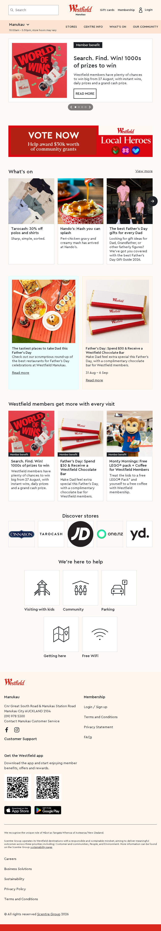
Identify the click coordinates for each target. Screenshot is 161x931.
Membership (126, 10)
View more (144, 171)
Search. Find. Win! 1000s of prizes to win (30, 463)
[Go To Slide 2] (79, 107)
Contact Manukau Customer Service (32, 721)
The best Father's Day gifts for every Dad (128, 231)
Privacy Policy (15, 889)
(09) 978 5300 (14, 716)
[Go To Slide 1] (75, 107)
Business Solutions (18, 869)
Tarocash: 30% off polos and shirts (26, 231)
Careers (10, 859)
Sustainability (14, 879)
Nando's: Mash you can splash (80, 231)
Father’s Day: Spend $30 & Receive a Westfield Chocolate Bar (78, 467)
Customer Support (20, 739)
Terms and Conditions (101, 717)
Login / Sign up (95, 707)
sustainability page (41, 847)
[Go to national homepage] (14, 681)
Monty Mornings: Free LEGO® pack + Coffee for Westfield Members (129, 465)
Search (20, 10)
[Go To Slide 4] (85, 107)
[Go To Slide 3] (82, 107)
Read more (85, 93)
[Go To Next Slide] (89, 107)
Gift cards (107, 10)
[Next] (153, 201)
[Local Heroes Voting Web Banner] (80, 141)
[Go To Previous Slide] (71, 107)
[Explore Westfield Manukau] (81, 10)
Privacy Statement (98, 727)
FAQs (88, 737)
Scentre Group (48, 914)
